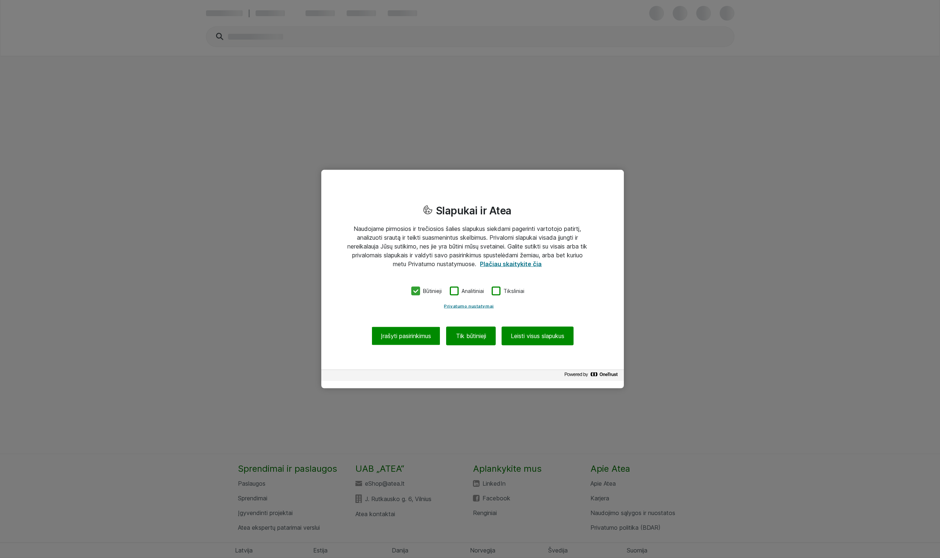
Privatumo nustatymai (469, 305)
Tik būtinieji (471, 335)
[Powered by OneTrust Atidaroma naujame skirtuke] (592, 376)
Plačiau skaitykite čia (511, 264)
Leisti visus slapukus (537, 335)
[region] (472, 279)
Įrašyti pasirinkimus (406, 335)
